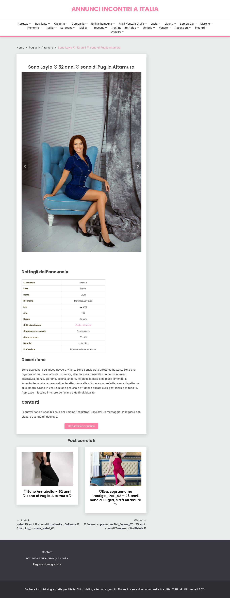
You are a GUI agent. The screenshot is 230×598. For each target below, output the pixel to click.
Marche (205, 23)
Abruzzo (23, 23)
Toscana (99, 27)
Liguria (169, 23)
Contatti (47, 552)
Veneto (163, 27)
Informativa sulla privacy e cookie (47, 558)
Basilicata (41, 23)
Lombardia (187, 23)
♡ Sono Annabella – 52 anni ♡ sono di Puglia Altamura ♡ (47, 493)
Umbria (147, 27)
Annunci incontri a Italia (115, 9)
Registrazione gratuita (81, 426)
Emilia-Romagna (101, 23)
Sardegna (66, 27)
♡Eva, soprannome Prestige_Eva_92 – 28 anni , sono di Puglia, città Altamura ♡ (115, 498)
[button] (25, 166)
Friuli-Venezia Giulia (131, 23)
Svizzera (115, 31)
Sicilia (83, 27)
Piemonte (33, 27)
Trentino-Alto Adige (123, 27)
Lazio (154, 23)
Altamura (87, 325)
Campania (78, 23)
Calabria (59, 23)
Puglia (50, 27)
